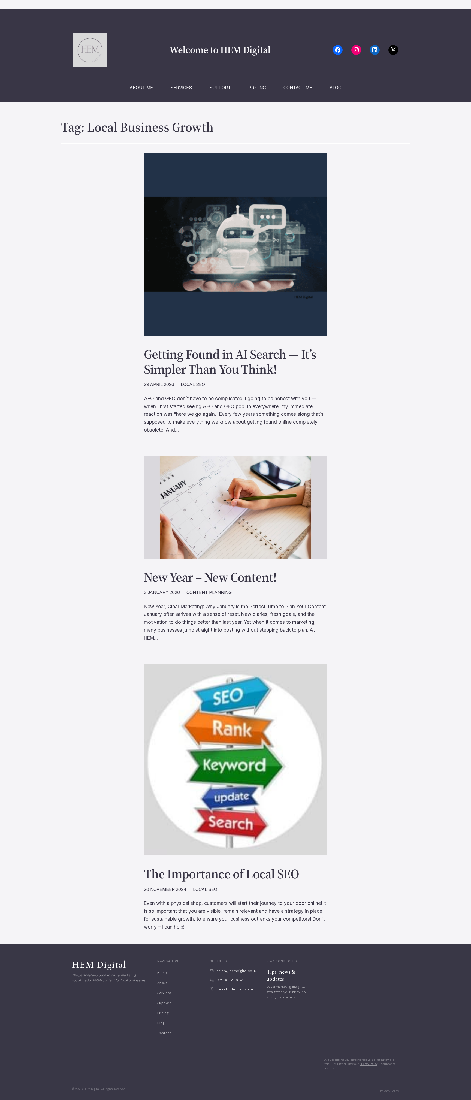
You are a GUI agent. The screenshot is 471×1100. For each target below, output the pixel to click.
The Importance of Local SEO (221, 873)
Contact (164, 1033)
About (162, 983)
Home (162, 973)
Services (164, 993)
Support (164, 1003)
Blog (161, 1023)
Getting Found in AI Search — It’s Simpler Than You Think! (230, 362)
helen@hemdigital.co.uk (236, 971)
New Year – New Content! (210, 577)
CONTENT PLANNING (209, 592)
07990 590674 (229, 980)
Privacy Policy (368, 1064)
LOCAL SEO (193, 384)
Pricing (163, 1013)
